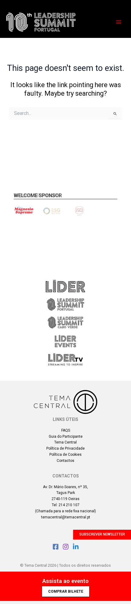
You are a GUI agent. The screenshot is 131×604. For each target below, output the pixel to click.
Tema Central (65, 442)
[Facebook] (55, 546)
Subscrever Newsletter (102, 534)
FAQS (65, 430)
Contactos (65, 461)
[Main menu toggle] (118, 22)
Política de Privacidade (65, 448)
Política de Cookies (65, 454)
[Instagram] (65, 546)
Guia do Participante (66, 436)
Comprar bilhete (65, 591)
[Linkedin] (76, 546)
